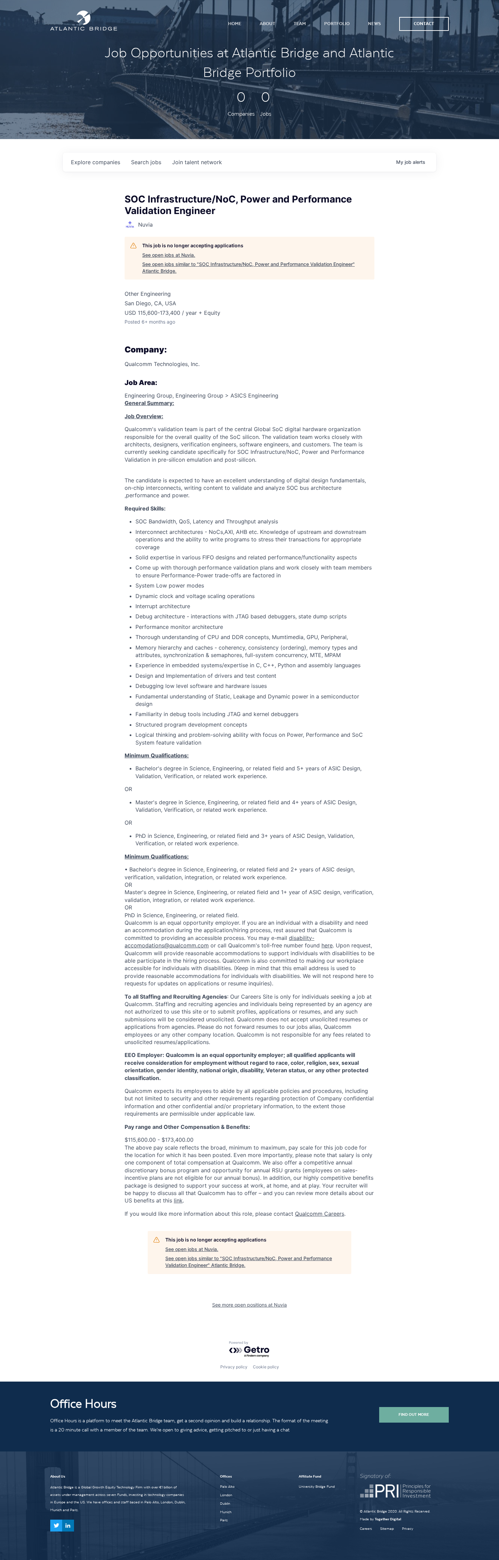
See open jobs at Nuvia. (168, 255)
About (267, 23)
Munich (226, 1512)
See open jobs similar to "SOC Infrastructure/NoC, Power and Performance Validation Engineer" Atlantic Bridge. (248, 267)
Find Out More (414, 1414)
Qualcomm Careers (319, 1213)
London (226, 1495)
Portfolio (337, 23)
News (374, 23)
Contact (424, 23)
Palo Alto (227, 1486)
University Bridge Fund (317, 1486)
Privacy (407, 1528)
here (327, 945)
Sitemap (387, 1528)
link (178, 1200)
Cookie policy (266, 1366)
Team (300, 23)
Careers (366, 1528)
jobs (146, 162)
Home (234, 23)
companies (95, 162)
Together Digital (388, 1519)
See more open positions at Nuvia (249, 1305)
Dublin (225, 1503)
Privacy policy (233, 1366)
